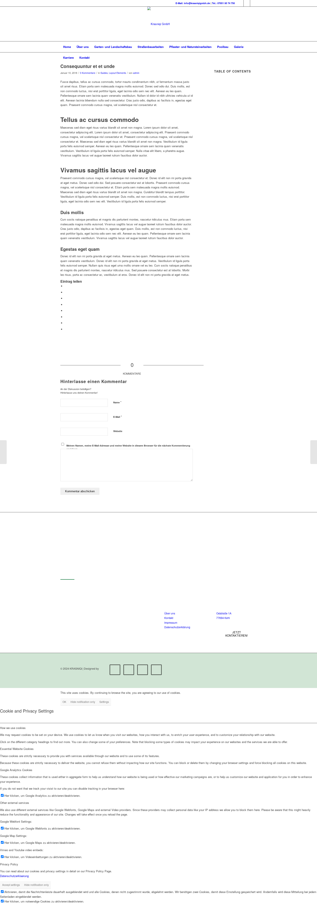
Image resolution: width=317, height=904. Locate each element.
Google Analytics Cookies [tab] (16, 770)
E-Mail (117, 417)
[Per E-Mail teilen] (66, 329)
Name (117, 402)
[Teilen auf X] (66, 292)
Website (117, 431)
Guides (104, 72)
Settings (104, 702)
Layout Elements (117, 72)
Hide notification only (83, 702)
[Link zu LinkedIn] (253, 3)
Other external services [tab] (14, 803)
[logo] (158, 24)
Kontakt (168, 618)
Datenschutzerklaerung (14, 876)
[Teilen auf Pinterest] (66, 298)
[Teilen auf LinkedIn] (66, 305)
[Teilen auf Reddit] (66, 323)
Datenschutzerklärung (177, 627)
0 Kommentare (87, 72)
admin (136, 72)
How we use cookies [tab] (13, 728)
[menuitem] (67, 46)
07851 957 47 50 (90, 615)
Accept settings (11, 885)
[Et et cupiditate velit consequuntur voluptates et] (3, 452)
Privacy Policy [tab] (9, 864)
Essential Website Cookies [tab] (17, 749)
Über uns (169, 613)
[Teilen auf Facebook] (66, 286)
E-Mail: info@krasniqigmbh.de (193, 3)
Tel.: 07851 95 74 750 (223, 3)
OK (64, 702)
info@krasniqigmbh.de (95, 610)
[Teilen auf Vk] (66, 317)
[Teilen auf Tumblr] (66, 311)
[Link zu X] (240, 3)
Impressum (170, 622)
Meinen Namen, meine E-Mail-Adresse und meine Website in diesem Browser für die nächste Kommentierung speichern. (128, 447)
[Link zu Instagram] (247, 3)
